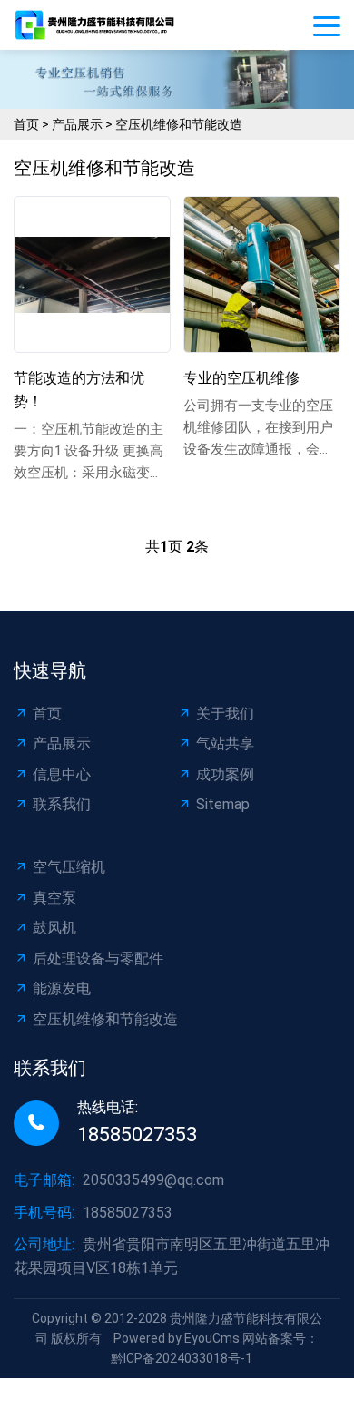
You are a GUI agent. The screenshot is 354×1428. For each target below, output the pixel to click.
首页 (26, 124)
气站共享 (225, 743)
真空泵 (54, 897)
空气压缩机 (69, 866)
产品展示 (77, 124)
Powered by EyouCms (175, 1338)
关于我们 (225, 713)
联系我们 (62, 804)
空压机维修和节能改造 (178, 124)
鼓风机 (54, 927)
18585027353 (137, 1134)
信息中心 (62, 774)
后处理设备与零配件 (98, 958)
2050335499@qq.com (153, 1179)
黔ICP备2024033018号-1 (181, 1358)
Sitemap (223, 804)
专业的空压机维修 (241, 377)
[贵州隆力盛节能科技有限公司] (100, 24)
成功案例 (225, 774)
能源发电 (62, 988)
